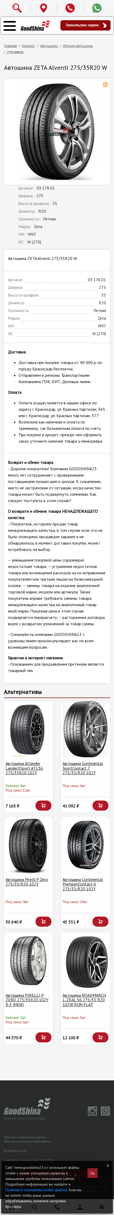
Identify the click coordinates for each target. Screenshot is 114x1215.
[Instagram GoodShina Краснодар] (91, 1114)
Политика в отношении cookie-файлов (27, 1141)
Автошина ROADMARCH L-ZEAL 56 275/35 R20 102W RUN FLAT (84, 999)
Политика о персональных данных (25, 1137)
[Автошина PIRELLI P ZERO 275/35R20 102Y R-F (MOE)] (28, 961)
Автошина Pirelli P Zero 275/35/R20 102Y (27, 882)
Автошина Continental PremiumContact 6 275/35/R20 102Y (83, 884)
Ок (92, 1173)
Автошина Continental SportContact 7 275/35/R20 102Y (83, 768)
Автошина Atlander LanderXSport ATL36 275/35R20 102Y (24, 768)
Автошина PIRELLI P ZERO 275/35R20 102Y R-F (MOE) (27, 999)
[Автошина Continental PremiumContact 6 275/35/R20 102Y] (85, 845)
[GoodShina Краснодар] (35, 25)
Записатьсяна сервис (83, 25)
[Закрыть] (108, 1165)
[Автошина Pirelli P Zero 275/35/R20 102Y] (28, 845)
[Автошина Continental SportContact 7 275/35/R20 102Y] (85, 729)
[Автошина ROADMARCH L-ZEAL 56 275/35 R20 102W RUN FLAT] (85, 961)
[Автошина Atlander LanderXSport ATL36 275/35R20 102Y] (28, 729)
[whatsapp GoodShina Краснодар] (104, 1114)
